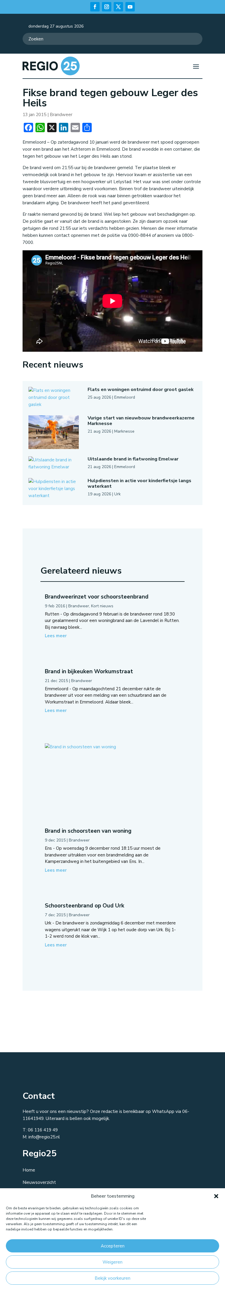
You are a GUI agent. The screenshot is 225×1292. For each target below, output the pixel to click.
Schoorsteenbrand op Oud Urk (84, 905)
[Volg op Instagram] (106, 6)
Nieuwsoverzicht (39, 1182)
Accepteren (113, 1246)
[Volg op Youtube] (130, 6)
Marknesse (124, 431)
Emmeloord (124, 397)
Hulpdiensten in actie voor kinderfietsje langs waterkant (139, 483)
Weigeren (112, 1262)
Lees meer (56, 636)
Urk (117, 494)
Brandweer (61, 115)
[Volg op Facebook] (95, 6)
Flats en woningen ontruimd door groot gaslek (141, 389)
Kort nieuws (102, 606)
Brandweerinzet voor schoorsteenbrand (97, 597)
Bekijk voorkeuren (112, 1278)
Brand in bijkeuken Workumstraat (89, 671)
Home (29, 1170)
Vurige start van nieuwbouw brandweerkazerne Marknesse (141, 421)
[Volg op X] (118, 6)
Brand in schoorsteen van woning (88, 831)
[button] (216, 1196)
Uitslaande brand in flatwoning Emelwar (133, 459)
